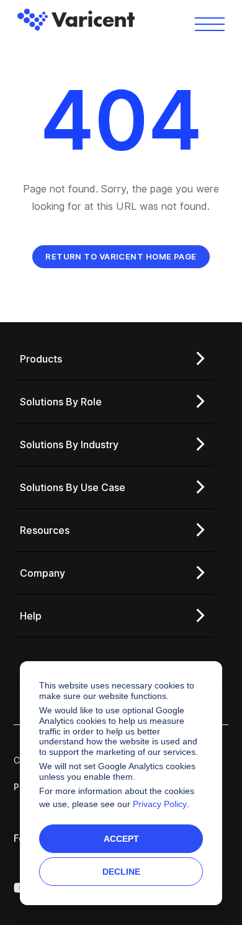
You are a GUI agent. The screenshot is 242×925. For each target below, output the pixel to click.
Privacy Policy (160, 804)
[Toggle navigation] (210, 23)
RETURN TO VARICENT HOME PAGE (121, 256)
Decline (121, 872)
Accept (121, 839)
